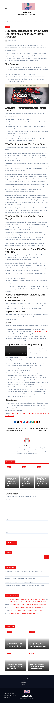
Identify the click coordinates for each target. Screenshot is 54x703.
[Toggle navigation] (6, 8)
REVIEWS (10, 632)
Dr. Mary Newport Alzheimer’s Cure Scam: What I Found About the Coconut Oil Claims (26, 575)
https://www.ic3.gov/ (41, 331)
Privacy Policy (24, 678)
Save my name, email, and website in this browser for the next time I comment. (25, 539)
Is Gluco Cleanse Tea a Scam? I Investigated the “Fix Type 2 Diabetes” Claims (23, 571)
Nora (10, 40)
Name (7, 519)
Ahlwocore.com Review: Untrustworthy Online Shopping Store (20, 578)
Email (7, 526)
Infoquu (27, 12)
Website (7, 532)
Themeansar (7, 697)
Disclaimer (23, 682)
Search (8, 552)
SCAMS (7, 26)
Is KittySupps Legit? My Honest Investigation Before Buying (24, 613)
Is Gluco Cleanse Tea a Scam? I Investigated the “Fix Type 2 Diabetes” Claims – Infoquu (25, 599)
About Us (23, 680)
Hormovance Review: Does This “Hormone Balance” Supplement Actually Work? (24, 585)
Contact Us (23, 684)
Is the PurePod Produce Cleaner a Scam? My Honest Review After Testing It (28, 607)
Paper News (11, 695)
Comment (8, 499)
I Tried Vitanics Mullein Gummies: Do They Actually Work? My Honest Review (27, 604)
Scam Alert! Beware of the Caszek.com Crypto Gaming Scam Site (20, 582)
